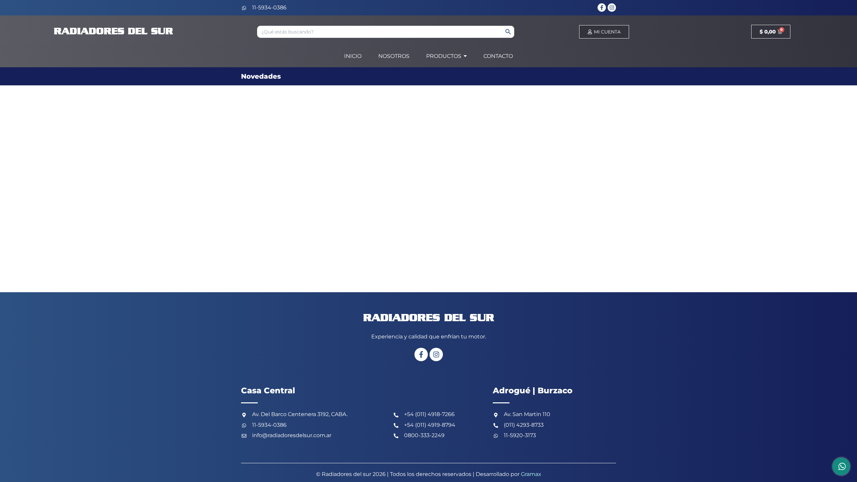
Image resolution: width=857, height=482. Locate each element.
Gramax (531, 474)
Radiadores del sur (113, 31)
